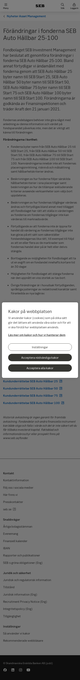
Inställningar (40, 347)
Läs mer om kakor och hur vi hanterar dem (36, 335)
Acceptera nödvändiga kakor (40, 357)
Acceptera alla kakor (39, 368)
